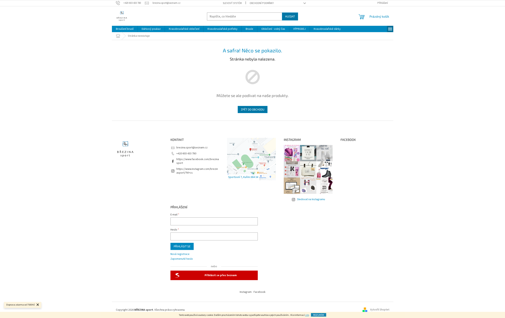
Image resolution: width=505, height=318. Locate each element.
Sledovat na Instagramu (311, 199)
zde (307, 315)
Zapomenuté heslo (181, 259)
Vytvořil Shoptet (379, 310)
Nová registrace (179, 254)
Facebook (259, 292)
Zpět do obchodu (252, 109)
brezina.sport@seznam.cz (192, 148)
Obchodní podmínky (262, 3)
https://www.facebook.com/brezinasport (197, 161)
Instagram (246, 292)
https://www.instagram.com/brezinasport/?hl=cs (197, 171)
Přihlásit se (182, 246)
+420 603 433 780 (186, 154)
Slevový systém (232, 3)
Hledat (290, 16)
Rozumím (318, 314)
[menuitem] (125, 29)
